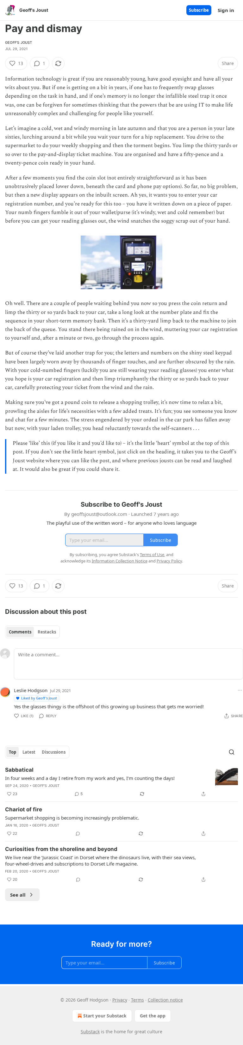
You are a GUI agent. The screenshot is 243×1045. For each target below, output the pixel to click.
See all (18, 895)
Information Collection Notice (119, 561)
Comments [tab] (20, 632)
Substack (90, 1032)
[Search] (231, 752)
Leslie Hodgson (30, 690)
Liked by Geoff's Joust (39, 698)
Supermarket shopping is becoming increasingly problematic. (72, 818)
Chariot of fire (23, 809)
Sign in (226, 10)
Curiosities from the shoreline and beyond (61, 849)
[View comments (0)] (78, 833)
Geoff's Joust (18, 42)
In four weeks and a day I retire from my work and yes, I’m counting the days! (90, 778)
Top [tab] (12, 752)
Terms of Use (152, 554)
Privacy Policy (169, 561)
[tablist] (32, 632)
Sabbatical (19, 770)
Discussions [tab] (53, 752)
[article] (121, 782)
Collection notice (165, 1000)
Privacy (119, 1000)
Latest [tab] (28, 752)
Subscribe (199, 10)
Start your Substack (105, 1016)
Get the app (152, 1016)
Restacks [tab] (47, 632)
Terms (137, 1000)
